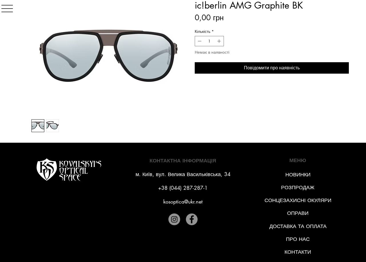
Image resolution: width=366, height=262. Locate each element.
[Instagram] (174, 219)
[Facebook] (192, 219)
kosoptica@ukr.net (182, 201)
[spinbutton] (209, 41)
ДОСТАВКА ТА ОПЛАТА (298, 226)
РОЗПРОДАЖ (298, 187)
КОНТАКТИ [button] (298, 251)
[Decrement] (199, 41)
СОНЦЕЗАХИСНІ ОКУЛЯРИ (297, 200)
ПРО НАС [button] (298, 238)
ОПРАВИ (298, 212)
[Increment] (219, 41)
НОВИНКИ (298, 174)
